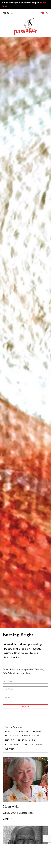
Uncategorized (32, 744)
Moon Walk (11, 806)
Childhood (23, 731)
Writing (9, 749)
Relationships (26, 740)
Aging (8, 731)
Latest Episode (31, 735)
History (38, 731)
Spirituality (12, 744)
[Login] (46, 13)
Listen (7, 819)
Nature (9, 740)
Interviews (11, 735)
